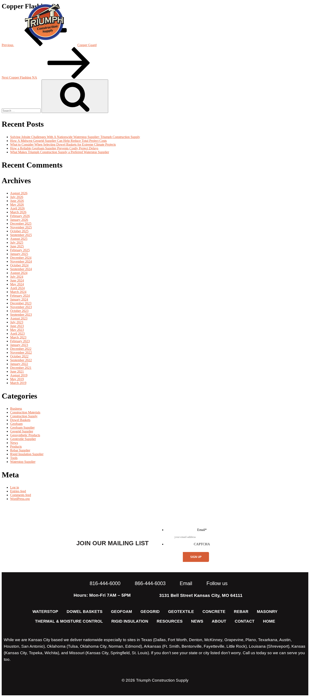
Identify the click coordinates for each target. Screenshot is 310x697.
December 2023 (20, 303)
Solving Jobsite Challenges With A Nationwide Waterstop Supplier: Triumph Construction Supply (75, 137)
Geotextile (181, 611)
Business (16, 408)
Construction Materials (25, 412)
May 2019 (17, 379)
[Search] (75, 96)
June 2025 (17, 246)
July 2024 (16, 276)
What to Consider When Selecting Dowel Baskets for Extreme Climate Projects (63, 144)
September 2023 (21, 314)
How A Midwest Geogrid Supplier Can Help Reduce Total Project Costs (58, 140)
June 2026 (17, 201)
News (212, 22)
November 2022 (21, 352)
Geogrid (150, 611)
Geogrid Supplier (21, 431)
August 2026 (18, 193)
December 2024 (20, 257)
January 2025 (19, 254)
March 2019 (18, 383)
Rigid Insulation (129, 621)
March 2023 (18, 337)
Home (269, 621)
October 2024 (19, 265)
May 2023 (17, 330)
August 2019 (18, 375)
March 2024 (18, 292)
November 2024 (21, 261)
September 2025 (21, 235)
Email (202, 530)
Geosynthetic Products (25, 435)
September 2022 (21, 360)
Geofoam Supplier (22, 427)
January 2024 (19, 299)
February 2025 (20, 250)
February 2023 (20, 341)
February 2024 (20, 295)
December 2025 (20, 223)
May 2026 (17, 204)
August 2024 (18, 273)
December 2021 (20, 367)
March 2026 (18, 212)
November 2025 (21, 227)
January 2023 (19, 345)
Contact (276, 22)
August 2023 (18, 318)
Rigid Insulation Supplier (26, 454)
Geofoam (16, 424)
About (187, 22)
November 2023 (21, 307)
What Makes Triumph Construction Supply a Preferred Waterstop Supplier (59, 152)
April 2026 (17, 208)
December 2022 (20, 349)
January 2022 (19, 364)
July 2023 (16, 322)
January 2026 (19, 220)
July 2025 (16, 242)
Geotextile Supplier (23, 439)
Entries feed (18, 491)
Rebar (241, 611)
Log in (14, 487)
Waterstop (45, 611)
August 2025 (18, 238)
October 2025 (19, 231)
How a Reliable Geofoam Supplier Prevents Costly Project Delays (54, 148)
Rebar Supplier (20, 450)
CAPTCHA (202, 544)
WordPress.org (20, 499)
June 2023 (17, 326)
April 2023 (17, 333)
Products (16, 446)
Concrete (213, 611)
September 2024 (21, 269)
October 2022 (19, 356)
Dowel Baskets (20, 420)
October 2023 (19, 311)
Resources (242, 22)
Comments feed (20, 495)
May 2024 (17, 284)
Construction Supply (24, 416)
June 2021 (17, 371)
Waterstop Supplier (22, 461)
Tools (14, 458)
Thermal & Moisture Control (69, 621)
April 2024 (17, 288)
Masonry (267, 611)
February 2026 (20, 216)
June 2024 (17, 280)
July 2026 (16, 197)
